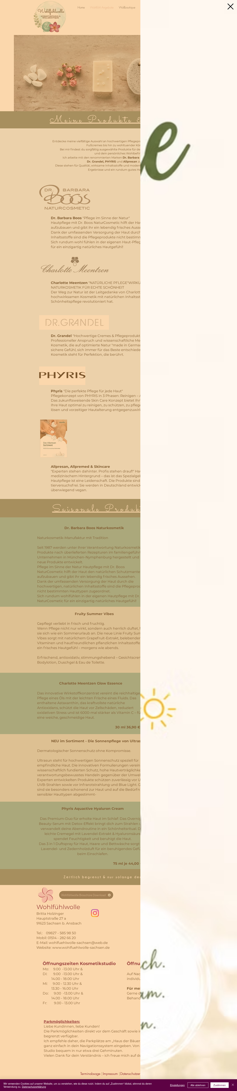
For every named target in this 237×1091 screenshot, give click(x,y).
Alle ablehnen (198, 1085)
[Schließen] (233, 1085)
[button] (230, 6)
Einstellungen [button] (177, 1085)
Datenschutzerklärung (34, 1086)
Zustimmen (219, 1085)
